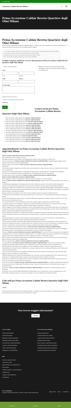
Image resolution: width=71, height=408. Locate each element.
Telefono (21, 78)
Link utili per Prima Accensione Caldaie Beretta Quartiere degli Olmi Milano (20, 56)
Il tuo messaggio (6, 85)
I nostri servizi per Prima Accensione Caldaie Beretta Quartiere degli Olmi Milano (21, 53)
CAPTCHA (5, 102)
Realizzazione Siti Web (13, 392)
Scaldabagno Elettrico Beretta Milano (10, 340)
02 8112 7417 (7, 1)
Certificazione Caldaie (7, 362)
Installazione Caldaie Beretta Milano (10, 338)
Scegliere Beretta (6, 372)
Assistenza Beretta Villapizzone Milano (45, 338)
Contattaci (35, 315)
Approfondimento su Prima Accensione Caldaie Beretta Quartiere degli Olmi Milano (22, 55)
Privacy (59, 391)
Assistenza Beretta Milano (8, 333)
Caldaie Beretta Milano (7, 335)
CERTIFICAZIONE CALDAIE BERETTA (12, 369)
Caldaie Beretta (5, 377)
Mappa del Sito (52, 391)
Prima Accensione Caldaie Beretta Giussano (47, 343)
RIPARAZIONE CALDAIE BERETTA (11, 364)
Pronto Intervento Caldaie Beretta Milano (11, 343)
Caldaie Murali (5, 367)
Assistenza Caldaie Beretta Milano (15, 6)
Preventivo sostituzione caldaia (9, 360)
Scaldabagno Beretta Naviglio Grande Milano (47, 345)
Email (4, 78)
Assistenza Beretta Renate (43, 333)
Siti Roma (21, 392)
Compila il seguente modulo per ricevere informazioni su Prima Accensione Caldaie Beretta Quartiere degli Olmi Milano (33, 51)
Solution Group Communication (31, 392)
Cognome (21, 75)
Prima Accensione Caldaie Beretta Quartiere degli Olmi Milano (17, 291)
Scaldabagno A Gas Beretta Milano (10, 350)
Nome (3, 75)
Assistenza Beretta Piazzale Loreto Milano (46, 350)
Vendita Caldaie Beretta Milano (9, 347)
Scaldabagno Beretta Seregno (43, 340)
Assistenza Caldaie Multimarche (9, 374)
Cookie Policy (66, 391)
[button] (61, 6)
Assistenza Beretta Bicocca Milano (45, 335)
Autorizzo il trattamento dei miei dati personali (13, 99)
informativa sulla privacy (11, 96)
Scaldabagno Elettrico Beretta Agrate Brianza (47, 347)
